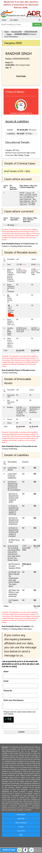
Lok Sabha (14, 20)
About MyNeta (21, 814)
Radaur (9, 34)
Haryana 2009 (16, 32)
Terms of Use (21, 831)
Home (4, 20)
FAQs (21, 835)
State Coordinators (21, 823)
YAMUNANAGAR (30, 32)
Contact (21, 827)
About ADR (21, 818)
